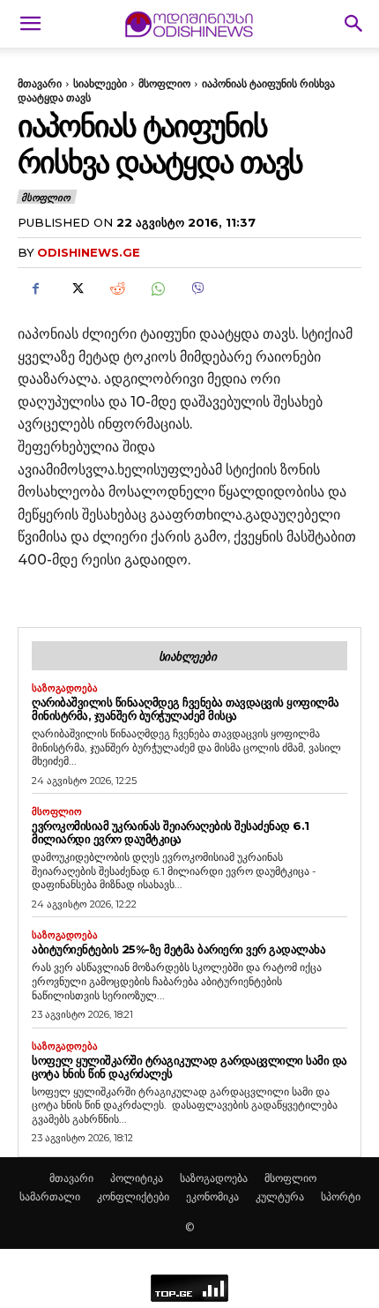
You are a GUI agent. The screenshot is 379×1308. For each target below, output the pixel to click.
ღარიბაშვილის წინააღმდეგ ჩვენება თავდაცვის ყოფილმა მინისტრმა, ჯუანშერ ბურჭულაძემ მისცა (185, 708)
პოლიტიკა (136, 1177)
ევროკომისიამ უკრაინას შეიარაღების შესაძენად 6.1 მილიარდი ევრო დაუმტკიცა (170, 832)
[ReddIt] (116, 288)
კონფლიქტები (133, 1196)
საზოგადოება (65, 688)
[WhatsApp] (157, 288)
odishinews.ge (88, 252)
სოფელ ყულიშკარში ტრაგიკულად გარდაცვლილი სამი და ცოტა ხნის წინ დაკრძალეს (189, 1066)
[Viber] (197, 288)
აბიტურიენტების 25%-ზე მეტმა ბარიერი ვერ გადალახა (178, 949)
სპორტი (340, 1196)
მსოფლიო (164, 83)
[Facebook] (35, 288)
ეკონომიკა (212, 1196)
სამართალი (49, 1196)
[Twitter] (75, 288)
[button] (30, 24)
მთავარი (40, 83)
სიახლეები (100, 83)
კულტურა (280, 1196)
